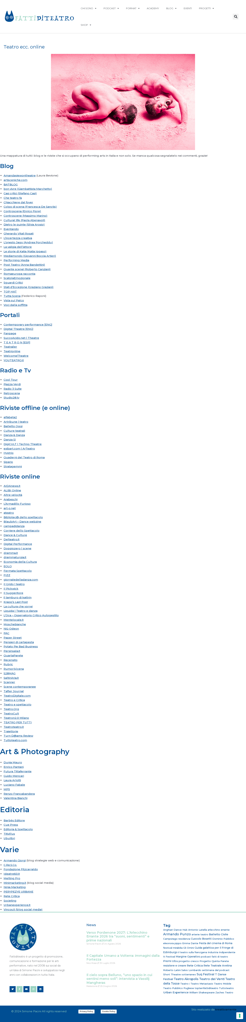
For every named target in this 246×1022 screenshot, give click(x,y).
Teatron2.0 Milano (16, 718)
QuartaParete (13, 655)
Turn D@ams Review (18, 735)
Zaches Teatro (224, 992)
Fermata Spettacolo (18, 570)
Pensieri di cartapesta (19, 642)
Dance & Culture (15, 535)
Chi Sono (87, 8)
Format (131, 8)
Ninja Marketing (15, 887)
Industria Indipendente (221, 952)
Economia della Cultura (20, 561)
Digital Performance (18, 544)
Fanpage (10, 333)
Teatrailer (10, 346)
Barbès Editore (14, 820)
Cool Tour (11, 379)
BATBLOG (11, 184)
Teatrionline (12, 351)
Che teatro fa (13, 198)
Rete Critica (12, 896)
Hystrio (9, 453)
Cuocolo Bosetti (201, 938)
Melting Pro (12, 878)
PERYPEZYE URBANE (18, 891)
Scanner (9, 682)
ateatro (9, 512)
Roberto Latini (172, 970)
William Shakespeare (202, 992)
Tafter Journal (14, 691)
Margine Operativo (188, 956)
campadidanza (14, 526)
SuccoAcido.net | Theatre (21, 338)
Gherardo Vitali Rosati (18, 233)
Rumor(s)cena (14, 669)
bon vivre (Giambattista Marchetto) (28, 189)
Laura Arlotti (12, 780)
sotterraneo (189, 974)
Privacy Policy (86, 1011)
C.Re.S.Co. (10, 865)
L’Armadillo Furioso (17, 503)
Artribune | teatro (16, 421)
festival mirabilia (173, 947)
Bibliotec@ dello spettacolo (23, 517)
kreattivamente (225, 1009)
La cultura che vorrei (18, 606)
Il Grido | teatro (14, 584)
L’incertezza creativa (18, 238)
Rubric (8, 664)
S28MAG (9, 673)
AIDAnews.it (12, 486)
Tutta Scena (12, 296)
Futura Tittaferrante (18, 771)
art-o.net (10, 508)
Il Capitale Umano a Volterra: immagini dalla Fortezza (123, 958)
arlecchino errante (219, 929)
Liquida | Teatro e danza (20, 610)
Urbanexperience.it (17, 905)
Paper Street (13, 637)
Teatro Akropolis (186, 979)
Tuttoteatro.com (15, 740)
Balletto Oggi (13, 426)
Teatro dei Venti (212, 979)
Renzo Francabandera (19, 793)
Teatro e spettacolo (17, 704)
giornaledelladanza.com (21, 579)
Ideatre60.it (12, 873)
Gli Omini (188, 947)
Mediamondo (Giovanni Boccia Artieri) (30, 256)
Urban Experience (176, 992)
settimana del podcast (215, 970)
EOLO (8, 566)
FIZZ (7, 575)
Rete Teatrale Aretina (217, 965)
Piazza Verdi (12, 384)
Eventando (11, 229)
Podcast (110, 8)
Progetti (205, 8)
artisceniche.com (15, 180)
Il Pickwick (11, 588)
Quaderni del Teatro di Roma (24, 457)
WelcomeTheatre (16, 355)
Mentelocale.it (14, 619)
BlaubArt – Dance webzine (22, 521)
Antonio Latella (197, 929)
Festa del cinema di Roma (215, 943)
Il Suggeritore (13, 593)
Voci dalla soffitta (15, 305)
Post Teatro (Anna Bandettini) (24, 264)
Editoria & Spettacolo (18, 829)
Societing (10, 900)
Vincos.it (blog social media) (23, 909)
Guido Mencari (14, 776)
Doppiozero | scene (17, 548)
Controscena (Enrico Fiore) (22, 211)
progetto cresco (189, 961)
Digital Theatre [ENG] (18, 329)
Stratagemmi (13, 466)
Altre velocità (13, 495)
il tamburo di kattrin (18, 597)
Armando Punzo (177, 934)
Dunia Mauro (13, 762)
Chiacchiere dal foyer (18, 202)
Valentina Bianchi (15, 798)
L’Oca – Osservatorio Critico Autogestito (31, 615)
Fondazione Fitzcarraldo (21, 869)
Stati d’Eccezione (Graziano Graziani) (28, 287)
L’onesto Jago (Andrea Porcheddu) (28, 242)
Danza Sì (10, 439)
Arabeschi (10, 499)
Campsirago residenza (176, 938)
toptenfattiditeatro (206, 988)
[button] (236, 17)
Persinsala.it (12, 651)
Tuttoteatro (226, 988)
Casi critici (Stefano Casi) (20, 193)
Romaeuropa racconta (19, 273)
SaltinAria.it (11, 678)
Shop (84, 24)
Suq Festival (205, 974)
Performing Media (16, 260)
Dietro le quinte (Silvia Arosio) (24, 224)
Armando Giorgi (15, 860)
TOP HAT (10, 291)
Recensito (10, 660)
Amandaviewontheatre (20, 175)
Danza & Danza (14, 435)
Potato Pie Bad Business (21, 646)
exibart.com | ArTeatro (19, 448)
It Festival (169, 956)
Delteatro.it (11, 539)
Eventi (188, 8)
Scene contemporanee (20, 686)
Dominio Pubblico (223, 938)
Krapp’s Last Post (16, 602)
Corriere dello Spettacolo (21, 530)
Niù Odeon (11, 628)
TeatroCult (11, 713)
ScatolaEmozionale (17, 278)
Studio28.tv (11, 397)
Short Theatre (172, 974)
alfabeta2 (10, 417)
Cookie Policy (108, 1011)
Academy (153, 8)
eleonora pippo (172, 943)
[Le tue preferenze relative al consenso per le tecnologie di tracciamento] (239, 1015)
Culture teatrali (14, 430)
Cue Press (11, 824)
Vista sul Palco (14, 300)
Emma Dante (190, 943)
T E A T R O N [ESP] (17, 342)
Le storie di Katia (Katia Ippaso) (25, 251)
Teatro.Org (11, 709)
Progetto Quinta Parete (214, 961)
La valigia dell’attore (18, 247)
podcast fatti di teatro (214, 956)
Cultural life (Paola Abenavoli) (24, 220)
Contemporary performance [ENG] (28, 324)
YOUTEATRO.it (14, 360)
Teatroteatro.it (14, 727)
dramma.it (11, 553)
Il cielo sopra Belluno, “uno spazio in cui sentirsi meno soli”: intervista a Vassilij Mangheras (119, 979)
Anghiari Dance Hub (175, 929)
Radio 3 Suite (13, 388)
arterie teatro (200, 934)
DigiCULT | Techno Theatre (23, 444)
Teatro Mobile (222, 983)
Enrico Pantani (14, 767)
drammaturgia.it (15, 557)
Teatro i (185, 983)
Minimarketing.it (15, 882)
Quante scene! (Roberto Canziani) (27, 269)
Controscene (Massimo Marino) (25, 215)
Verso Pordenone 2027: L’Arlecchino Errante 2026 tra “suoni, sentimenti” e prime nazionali (117, 936)
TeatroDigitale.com (17, 695)
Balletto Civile (218, 934)
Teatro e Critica (14, 700)
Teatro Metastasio (202, 983)
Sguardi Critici (13, 282)
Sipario (8, 462)
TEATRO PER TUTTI (18, 722)
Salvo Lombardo (191, 970)
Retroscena (12, 393)
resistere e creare (174, 965)
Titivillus (9, 833)
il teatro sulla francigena (192, 952)
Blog (169, 8)
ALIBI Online (12, 490)
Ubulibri (9, 838)
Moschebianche (15, 624)
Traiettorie (11, 731)
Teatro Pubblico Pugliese (178, 988)
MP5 (7, 789)
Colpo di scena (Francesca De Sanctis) (30, 206)
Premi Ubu (170, 961)
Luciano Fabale (14, 784)
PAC (6, 633)
